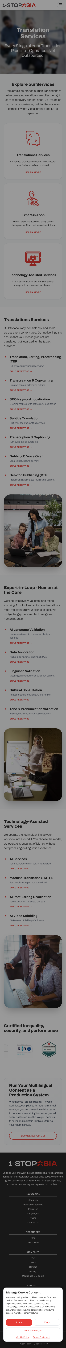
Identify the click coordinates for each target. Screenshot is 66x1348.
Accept (19, 1322)
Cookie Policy (22, 1337)
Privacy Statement (41, 1337)
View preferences (32, 1330)
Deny (47, 1322)
